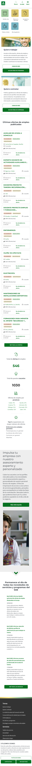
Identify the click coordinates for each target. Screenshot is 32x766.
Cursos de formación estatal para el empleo (14, 715)
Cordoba (7, 259)
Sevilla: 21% (23, 403)
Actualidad (5, 733)
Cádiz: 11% (12, 403)
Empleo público (16, 138)
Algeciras (7, 171)
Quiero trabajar (7, 707)
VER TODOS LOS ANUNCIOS (16, 686)
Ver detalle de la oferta (20, 154)
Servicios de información (9, 735)
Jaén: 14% (23, 409)
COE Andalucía (7, 718)
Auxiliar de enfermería (12, 253)
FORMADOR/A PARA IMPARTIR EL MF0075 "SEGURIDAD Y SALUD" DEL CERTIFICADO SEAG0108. (15, 320)
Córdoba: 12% (12, 409)
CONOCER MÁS (16, 66)
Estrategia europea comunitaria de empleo (14, 723)
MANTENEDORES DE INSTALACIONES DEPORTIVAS (15, 295)
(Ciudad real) (14, 216)
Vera (6, 329)
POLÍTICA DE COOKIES (16, 757)
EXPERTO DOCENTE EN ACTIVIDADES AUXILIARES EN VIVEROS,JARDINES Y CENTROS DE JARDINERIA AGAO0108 (15, 161)
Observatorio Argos (8, 738)
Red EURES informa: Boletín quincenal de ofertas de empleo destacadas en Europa (16, 598)
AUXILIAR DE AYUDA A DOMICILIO (12, 134)
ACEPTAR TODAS (8, 761)
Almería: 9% (23, 405)
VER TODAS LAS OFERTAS (16, 345)
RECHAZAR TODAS (24, 761)
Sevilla (7, 239)
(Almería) (10, 329)
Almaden (7, 216)
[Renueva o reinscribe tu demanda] (15, 14)
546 (16, 366)
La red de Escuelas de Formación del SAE (13, 712)
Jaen (6, 193)
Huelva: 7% (11, 405)
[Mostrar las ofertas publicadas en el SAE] (25, 14)
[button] (16, 3)
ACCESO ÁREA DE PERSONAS (16, 70)
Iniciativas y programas (9, 720)
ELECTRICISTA (9, 273)
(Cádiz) (13, 171)
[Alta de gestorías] (15, 27)
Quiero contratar (7, 709)
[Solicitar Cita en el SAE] (5, 14)
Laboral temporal (7, 141)
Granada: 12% (23, 407)
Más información (16, 505)
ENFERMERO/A (9, 230)
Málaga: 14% (12, 407)
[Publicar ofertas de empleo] (5, 27)
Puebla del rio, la (10, 304)
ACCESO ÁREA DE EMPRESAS (16, 110)
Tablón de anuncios (8, 730)
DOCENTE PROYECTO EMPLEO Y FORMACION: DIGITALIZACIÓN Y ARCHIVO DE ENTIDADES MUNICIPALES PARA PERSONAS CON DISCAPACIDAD (15, 209)
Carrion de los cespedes (11, 144)
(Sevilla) (21, 144)
